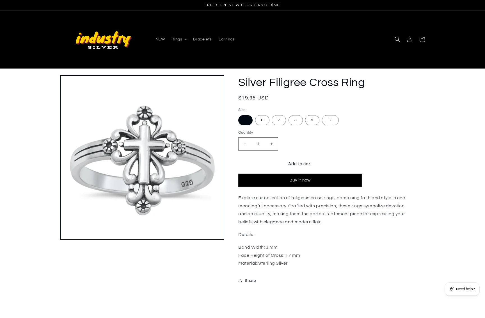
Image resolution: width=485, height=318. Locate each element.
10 (330, 120)
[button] (179, 39)
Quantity (245, 133)
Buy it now (300, 180)
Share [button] (250, 281)
